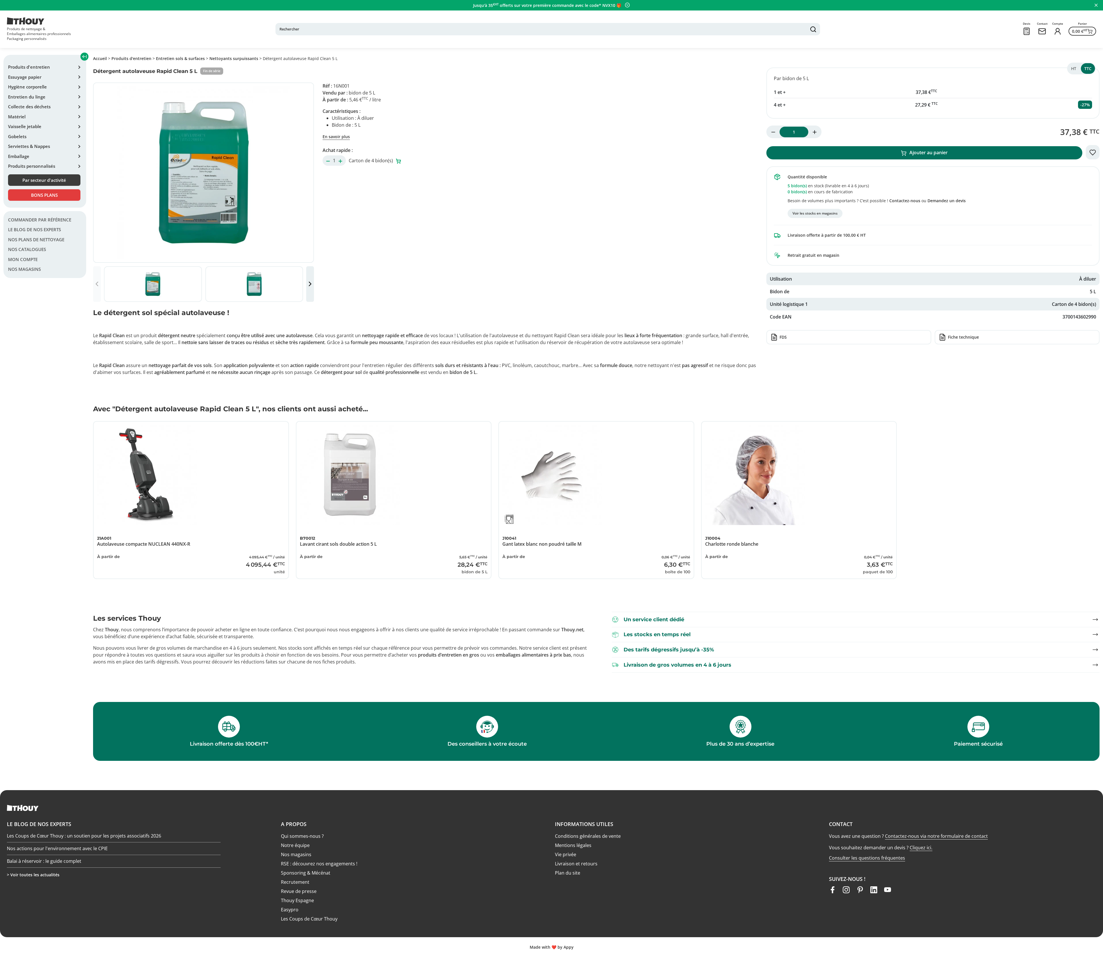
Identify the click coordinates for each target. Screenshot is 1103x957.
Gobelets (17, 136)
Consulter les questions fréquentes (867, 858)
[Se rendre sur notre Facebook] (832, 889)
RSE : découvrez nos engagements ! (319, 863)
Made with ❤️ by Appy (552, 947)
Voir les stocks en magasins (815, 213)
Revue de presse (299, 891)
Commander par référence (39, 220)
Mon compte (23, 259)
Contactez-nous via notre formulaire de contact (936, 836)
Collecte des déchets (29, 106)
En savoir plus (336, 136)
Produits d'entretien (29, 67)
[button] (310, 284)
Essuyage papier (24, 77)
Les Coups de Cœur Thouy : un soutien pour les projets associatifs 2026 (84, 836)
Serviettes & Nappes (29, 146)
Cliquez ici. (921, 847)
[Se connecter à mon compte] (1058, 31)
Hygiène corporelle (27, 87)
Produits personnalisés (31, 166)
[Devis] (1027, 31)
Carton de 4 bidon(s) (371, 160)
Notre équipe (295, 845)
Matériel (17, 116)
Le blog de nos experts (34, 230)
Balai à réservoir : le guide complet (44, 861)
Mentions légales (573, 845)
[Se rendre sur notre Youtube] (887, 889)
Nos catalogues (27, 249)
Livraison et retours (576, 863)
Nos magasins (24, 269)
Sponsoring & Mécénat (305, 873)
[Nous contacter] (1042, 31)
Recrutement (295, 882)
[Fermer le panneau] (1096, 5)
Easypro (289, 909)
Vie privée (565, 854)
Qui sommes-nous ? (302, 836)
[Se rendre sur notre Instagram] (846, 889)
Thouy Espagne (297, 900)
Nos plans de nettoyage (36, 239)
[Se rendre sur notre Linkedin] (873, 889)
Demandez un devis (946, 200)
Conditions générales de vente (588, 836)
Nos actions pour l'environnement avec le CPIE (57, 848)
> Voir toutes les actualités (33, 874)
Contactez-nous (904, 200)
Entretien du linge (26, 97)
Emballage (18, 156)
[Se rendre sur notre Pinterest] (860, 889)
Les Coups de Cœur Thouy (309, 919)
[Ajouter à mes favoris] (1093, 152)
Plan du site (567, 873)
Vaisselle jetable (24, 126)
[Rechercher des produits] (813, 29)
